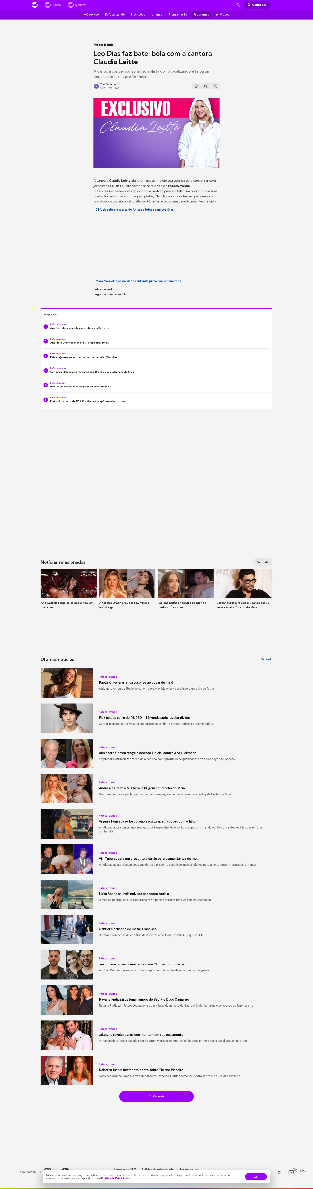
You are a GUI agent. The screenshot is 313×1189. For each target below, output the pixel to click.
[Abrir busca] (238, 4)
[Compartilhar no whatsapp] (196, 86)
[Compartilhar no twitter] (215, 86)
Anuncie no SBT (124, 1169)
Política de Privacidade (115, 1178)
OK (256, 1177)
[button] (69, 594)
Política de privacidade (158, 1169)
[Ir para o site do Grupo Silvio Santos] (37, 1172)
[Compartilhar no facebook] (205, 86)
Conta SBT (260, 5)
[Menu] (277, 5)
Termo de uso (189, 1169)
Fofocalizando (103, 44)
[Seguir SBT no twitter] (279, 1172)
